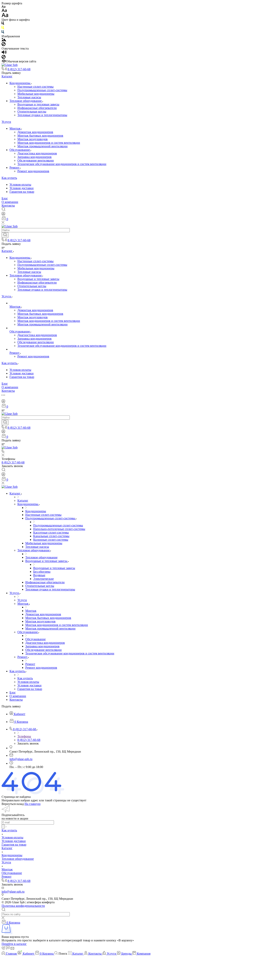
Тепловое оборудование (25, 100)
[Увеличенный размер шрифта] (5, 16)
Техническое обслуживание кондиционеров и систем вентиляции (61, 164)
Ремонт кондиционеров (33, 171)
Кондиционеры (20, 83)
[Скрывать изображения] (4, 45)
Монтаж (15, 128)
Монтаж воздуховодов (32, 139)
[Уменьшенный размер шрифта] (3, 6)
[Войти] (3, 214)
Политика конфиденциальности (23, 905)
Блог (5, 198)
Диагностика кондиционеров (37, 153)
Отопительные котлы (31, 111)
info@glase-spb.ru (20, 759)
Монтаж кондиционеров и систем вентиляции (48, 142)
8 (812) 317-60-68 (19, 69)
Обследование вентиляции (35, 160)
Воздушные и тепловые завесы (38, 104)
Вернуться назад (13, 804)
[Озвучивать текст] (4, 53)
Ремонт (14, 167)
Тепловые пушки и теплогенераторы (42, 115)
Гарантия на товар (21, 191)
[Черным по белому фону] (3, 24)
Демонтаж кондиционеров (35, 132)
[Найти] (5, 235)
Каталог (7, 76)
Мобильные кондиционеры (35, 93)
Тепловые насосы (29, 97)
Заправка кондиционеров (34, 157)
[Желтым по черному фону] (3, 28)
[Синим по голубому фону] (3, 32)
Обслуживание (20, 149)
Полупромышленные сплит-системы (42, 90)
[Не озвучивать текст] (4, 57)
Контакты (8, 205)
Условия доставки (21, 188)
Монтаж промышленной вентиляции (42, 146)
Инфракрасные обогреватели (37, 108)
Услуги (6, 121)
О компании (10, 202)
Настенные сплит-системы (35, 86)
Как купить (9, 178)
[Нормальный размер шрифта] (4, 11)
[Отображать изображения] (4, 40)
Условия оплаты (20, 184)
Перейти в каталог (14, 944)
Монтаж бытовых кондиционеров (40, 135)
